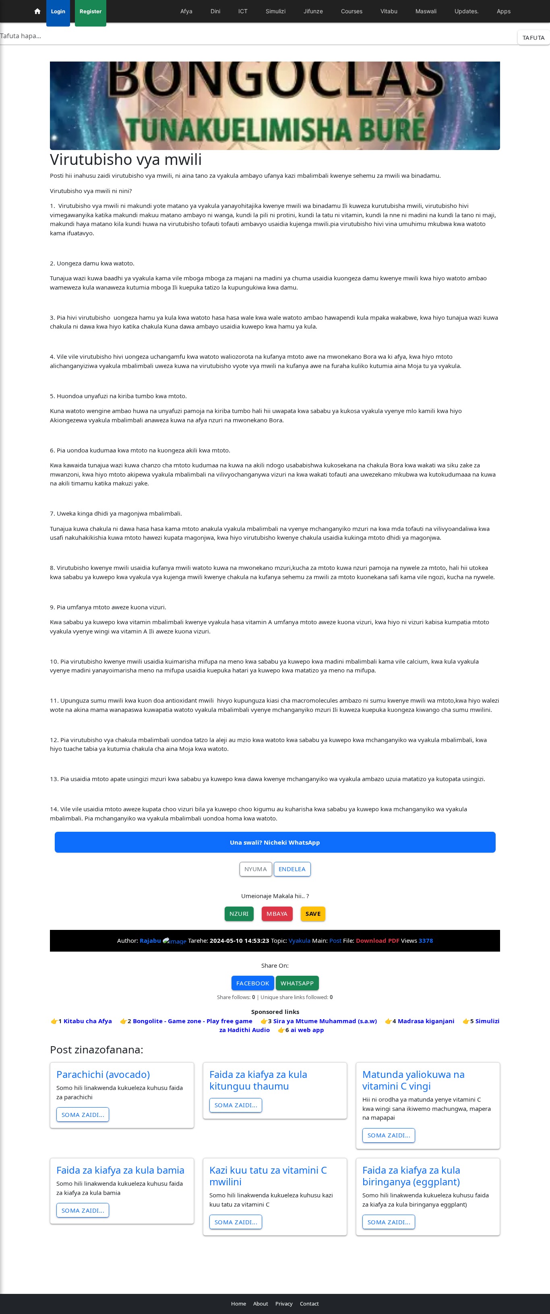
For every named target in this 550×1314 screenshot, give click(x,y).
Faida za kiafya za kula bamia (120, 1169)
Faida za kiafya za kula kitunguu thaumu (258, 1079)
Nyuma (255, 869)
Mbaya (277, 913)
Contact (309, 1303)
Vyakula (299, 940)
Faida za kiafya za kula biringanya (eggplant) (411, 1175)
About (260, 1303)
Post (335, 940)
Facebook (252, 983)
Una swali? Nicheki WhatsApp (275, 842)
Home (238, 1303)
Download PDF (377, 940)
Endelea (292, 869)
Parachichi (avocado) (103, 1074)
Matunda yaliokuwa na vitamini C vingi (413, 1079)
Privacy (284, 1303)
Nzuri (239, 913)
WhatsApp (297, 983)
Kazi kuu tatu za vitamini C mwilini (268, 1175)
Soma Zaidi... (83, 1114)
